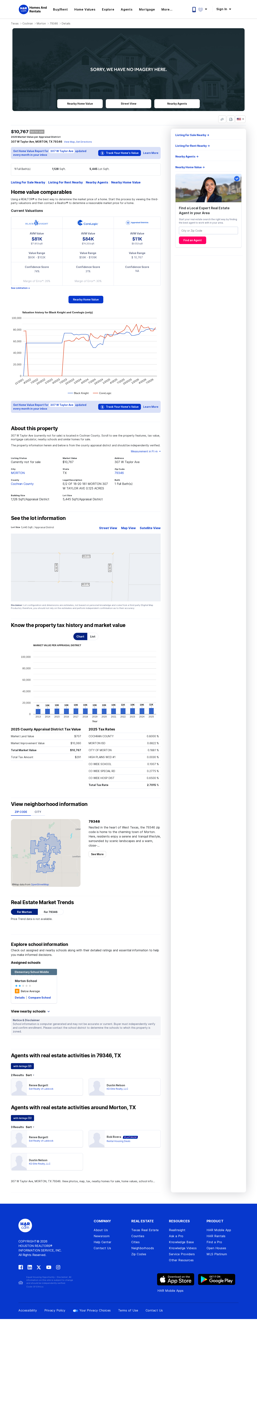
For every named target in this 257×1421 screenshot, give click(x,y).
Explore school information (39, 944)
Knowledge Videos (183, 1248)
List (92, 636)
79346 (54, 23)
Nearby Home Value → (190, 167)
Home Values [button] (85, 9)
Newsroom (101, 1236)
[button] (204, 9)
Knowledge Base (181, 1242)
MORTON (18, 473)
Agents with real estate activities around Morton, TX (73, 1108)
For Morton (24, 912)
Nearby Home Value (126, 182)
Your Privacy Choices (95, 1310)
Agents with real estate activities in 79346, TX (66, 1056)
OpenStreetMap (40, 884)
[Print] (231, 119)
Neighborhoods (142, 1248)
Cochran (27, 23)
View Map (69, 141)
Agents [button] (127, 9)
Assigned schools (25, 963)
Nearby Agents (97, 182)
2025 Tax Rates (102, 729)
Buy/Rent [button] (60, 9)
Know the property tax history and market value (68, 625)
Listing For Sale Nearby (28, 182)
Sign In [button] (222, 9)
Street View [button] (128, 103)
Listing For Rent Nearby (65, 182)
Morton (41, 23)
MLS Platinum (217, 1254)
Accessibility (27, 1310)
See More (97, 854)
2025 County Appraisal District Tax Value (46, 729)
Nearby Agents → (186, 156)
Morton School (26, 981)
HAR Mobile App (219, 1230)
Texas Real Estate (145, 1230)
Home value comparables (41, 192)
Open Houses (216, 1248)
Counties (137, 1236)
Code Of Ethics (34, 1286)
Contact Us (102, 1248)
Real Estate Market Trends (42, 902)
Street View (108, 528)
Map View (128, 528)
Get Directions (84, 141)
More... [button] (167, 9)
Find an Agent (192, 240)
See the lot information (38, 518)
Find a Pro (214, 1242)
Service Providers (182, 1254)
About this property (34, 428)
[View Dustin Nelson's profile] (97, 1086)
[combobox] (208, 230)
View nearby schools (28, 1011)
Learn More (150, 152)
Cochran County (22, 484)
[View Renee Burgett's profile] (19, 1086)
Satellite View (150, 528)
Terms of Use (128, 1310)
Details (20, 997)
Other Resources (181, 1260)
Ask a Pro (176, 1236)
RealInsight (177, 1230)
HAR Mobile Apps (170, 1290)
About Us (101, 1230)
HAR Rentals (216, 1236)
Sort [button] (29, 1075)
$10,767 (19, 131)
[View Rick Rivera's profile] (97, 1138)
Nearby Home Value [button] (80, 103)
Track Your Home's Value (122, 152)
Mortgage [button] (147, 9)
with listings (22, 1066)
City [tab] (38, 811)
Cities (135, 1242)
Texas (15, 23)
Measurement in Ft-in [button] (144, 451)
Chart (80, 636)
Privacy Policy (54, 1310)
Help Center (102, 1242)
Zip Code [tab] (21, 811)
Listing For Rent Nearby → (192, 145)
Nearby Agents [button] (177, 103)
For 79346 (51, 912)
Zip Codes (138, 1254)
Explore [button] (108, 9)
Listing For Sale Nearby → (192, 135)
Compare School (39, 997)
